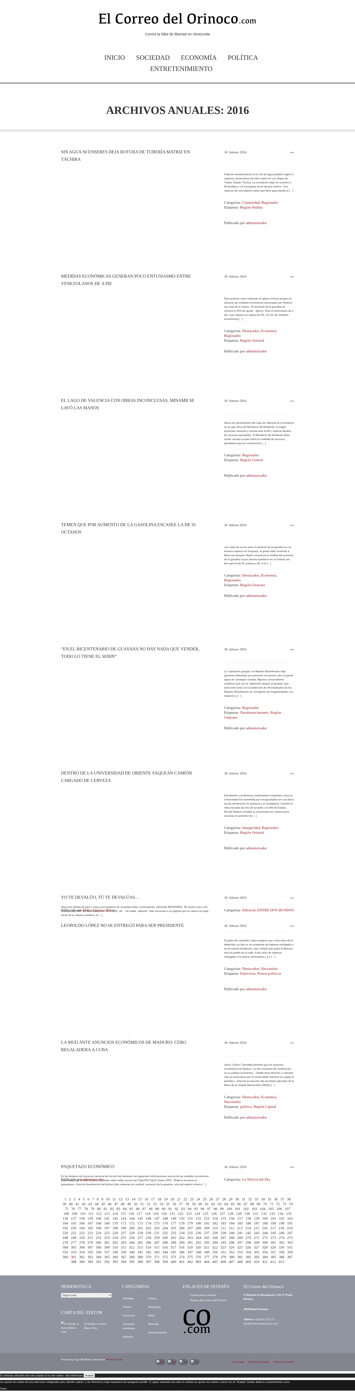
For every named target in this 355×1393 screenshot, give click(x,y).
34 (263, 1199)
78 (86, 1209)
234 (182, 1233)
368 (132, 1257)
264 (198, 1238)
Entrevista (248, 973)
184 (231, 1223)
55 (168, 1204)
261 (173, 1238)
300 (265, 1242)
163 (290, 1218)
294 (215, 1242)
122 (180, 1214)
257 (140, 1238)
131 (255, 1214)
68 (252, 1204)
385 (273, 1257)
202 (148, 1228)
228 (132, 1233)
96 (202, 1209)
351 (223, 1252)
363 (90, 1257)
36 (276, 1199)
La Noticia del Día (256, 1179)
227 (123, 1233)
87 (144, 1209)
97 (209, 1209)
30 (237, 1199)
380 (231, 1257)
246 (281, 1233)
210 (215, 1228)
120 (164, 1214)
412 (273, 1262)
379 (223, 1257)
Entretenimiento (181, 68)
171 (123, 1223)
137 (73, 1218)
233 (173, 1233)
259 (157, 1238)
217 (273, 1228)
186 (248, 1223)
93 (183, 1209)
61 (207, 1204)
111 (90, 1214)
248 (65, 1238)
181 (206, 1223)
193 (73, 1228)
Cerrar (3, 1388)
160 (265, 1218)
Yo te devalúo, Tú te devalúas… (100, 897)
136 (65, 1218)
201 (140, 1228)
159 (256, 1218)
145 (140, 1218)
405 (215, 1262)
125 (205, 1214)
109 (74, 1214)
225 (107, 1233)
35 (269, 1199)
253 (107, 1238)
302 (281, 1242)
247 (290, 1233)
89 (157, 1209)
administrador (256, 223)
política (246, 1106)
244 (265, 1233)
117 (139, 1214)
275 (290, 1238)
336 (98, 1252)
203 (157, 1228)
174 (148, 1223)
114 (115, 1214)
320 (198, 1247)
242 (248, 1233)
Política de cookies (283, 1362)
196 (98, 1228)
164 (65, 1223)
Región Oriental (252, 340)
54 (161, 1204)
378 (215, 1257)
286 (148, 1242)
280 (98, 1242)
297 (240, 1242)
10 (108, 1199)
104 (262, 1209)
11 (114, 1199)
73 (284, 1204)
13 (127, 1199)
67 (245, 1204)
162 (281, 1218)
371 (157, 1257)
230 (148, 1233)
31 (243, 1199)
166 (82, 1223)
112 (99, 1214)
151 (190, 1218)
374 (182, 1257)
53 (155, 1204)
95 (196, 1209)
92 (176, 1209)
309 (107, 1247)
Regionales (269, 202)
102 (246, 1209)
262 (182, 1238)
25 (205, 1199)
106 (279, 1209)
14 (133, 1199)
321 (206, 1247)
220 (65, 1233)
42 (84, 1204)
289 (173, 1242)
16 (146, 1199)
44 (97, 1204)
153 (206, 1218)
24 (198, 1199)
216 (265, 1228)
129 (239, 1214)
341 (140, 1252)
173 (140, 1223)
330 (281, 1247)
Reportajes (154, 1306)
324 (231, 1247)
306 (82, 1247)
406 (223, 1262)
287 (157, 1242)
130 (247, 1214)
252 (98, 1238)
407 (231, 1262)
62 (213, 1204)
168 (98, 1223)
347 (190, 1252)
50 (135, 1204)
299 (256, 1242)
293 (206, 1242)
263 (190, 1238)
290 (182, 1242)
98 (215, 1209)
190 (281, 1223)
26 (211, 1199)
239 (223, 1233)
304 (65, 1247)
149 (173, 1218)
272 (265, 1238)
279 (90, 1242)
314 (148, 1247)
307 (90, 1247)
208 (198, 1228)
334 (82, 1252)
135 (289, 1214)
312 (131, 1247)
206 (182, 1228)
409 (248, 1262)
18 (159, 1199)
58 (187, 1204)
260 (165, 1238)
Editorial (249, 910)
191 (290, 1223)
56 (174, 1204)
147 (157, 1218)
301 (273, 1242)
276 (65, 1242)
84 (125, 1209)
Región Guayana (252, 585)
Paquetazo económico (87, 1166)
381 (240, 1257)
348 (198, 1252)
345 (173, 1252)
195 (90, 1228)
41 (77, 1204)
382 (248, 1257)
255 (123, 1238)
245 (273, 1233)
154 (215, 1218)
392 (107, 1262)
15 (140, 1199)
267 (223, 1238)
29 (230, 1199)
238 (215, 1233)
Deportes (153, 1323)
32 (250, 1199)
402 (190, 1262)
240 (231, 1233)
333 (73, 1252)
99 (222, 1209)
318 (181, 1247)
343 (157, 1252)
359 (290, 1252)
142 (115, 1218)
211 (223, 1228)
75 (66, 1209)
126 (214, 1214)
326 (248, 1247)
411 (265, 1262)
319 (190, 1247)
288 (165, 1242)
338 (115, 1252)
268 (231, 1238)
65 (232, 1204)
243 (256, 1233)
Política (243, 57)
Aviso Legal (237, 1362)
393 (115, 1262)
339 (123, 1252)
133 (272, 1214)
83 (118, 1209)
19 (166, 1199)
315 (156, 1247)
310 (115, 1247)
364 (98, 1257)
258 (148, 1238)
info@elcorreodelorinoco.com (261, 1323)
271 (256, 1238)
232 (165, 1233)
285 (140, 1242)
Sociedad (153, 57)
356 (265, 1252)
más (292, 152)
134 (280, 1214)
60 (200, 1204)
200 (132, 1228)
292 (198, 1242)
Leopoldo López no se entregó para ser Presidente (122, 925)
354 (248, 1252)
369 (140, 1257)
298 (248, 1242)
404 (206, 1262)
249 (73, 1238)
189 (273, 1223)
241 (240, 1233)
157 (240, 1218)
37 (282, 1199)
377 (206, 1257)
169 (107, 1223)
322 (215, 1247)
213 (240, 1228)
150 (182, 1218)
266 (215, 1238)
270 (248, 1238)
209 (206, 1228)
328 (265, 1247)
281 (107, 1242)
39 (64, 1204)
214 (248, 1228)
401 (182, 1262)
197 (107, 1228)
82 (112, 1209)
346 (182, 1252)
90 (163, 1209)
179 (190, 1223)
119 (155, 1214)
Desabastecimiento (254, 712)
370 (148, 1257)
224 (98, 1233)
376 (198, 1257)
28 (224, 1199)
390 (90, 1262)
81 (105, 1209)
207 (190, 1228)
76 (73, 1209)
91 (170, 1209)
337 (107, 1252)
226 (115, 1233)
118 (147, 1214)
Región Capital (264, 1106)
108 (66, 1214)
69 (258, 1204)
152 (198, 1218)
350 (215, 1252)
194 (82, 1228)
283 (123, 1242)
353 (240, 1252)
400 (173, 1262)
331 (290, 1247)
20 (172, 1199)
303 (290, 1242)
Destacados (250, 331)
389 (82, 1262)
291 (190, 1242)
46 (109, 1204)
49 (129, 1204)
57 (181, 1204)
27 (217, 1199)
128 (230, 1214)
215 (256, 1228)
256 (132, 1238)
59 (194, 1204)
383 (256, 1257)
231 (157, 1233)
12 (120, 1199)
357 (273, 1252)
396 (140, 1262)
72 (278, 1204)
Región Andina (251, 207)
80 (99, 1209)
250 (82, 1238)
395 (132, 1262)
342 (148, 1252)
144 (132, 1218)
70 (265, 1204)
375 (190, 1257)
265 (206, 1238)
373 (173, 1257)
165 (73, 1223)
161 (273, 1218)
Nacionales (269, 969)
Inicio (114, 57)
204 (165, 1228)
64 (226, 1204)
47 (116, 1204)
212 (231, 1228)
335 (90, 1252)
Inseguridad (251, 828)
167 (90, 1223)
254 (115, 1238)
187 (256, 1223)
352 (231, 1252)
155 (223, 1218)
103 (254, 1209)
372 (165, 1257)
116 (131, 1214)
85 (131, 1209)
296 (231, 1242)
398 (157, 1262)
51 (142, 1204)
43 (90, 1204)
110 (82, 1214)
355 (256, 1252)
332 (65, 1252)
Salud (151, 1315)
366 (115, 1257)
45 (103, 1204)
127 (222, 1214)
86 (138, 1209)
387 (290, 1257)
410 (256, 1262)
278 (82, 1242)
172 (132, 1223)
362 (82, 1257)
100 (229, 1209)
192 (65, 1228)
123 (189, 1214)
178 (182, 1223)
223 (90, 1233)
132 (264, 1214)
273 (273, 1238)
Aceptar (89, 1375)
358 (281, 1252)
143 (123, 1218)
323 (223, 1247)
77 (79, 1209)
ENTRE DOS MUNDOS (275, 910)
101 (237, 1209)
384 (265, 1257)
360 (65, 1257)
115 (123, 1214)
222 (82, 1233)
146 (148, 1218)
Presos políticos (269, 973)
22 (185, 1199)
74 (291, 1204)
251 (90, 1238)
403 (198, 1262)
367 (123, 1257)
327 (256, 1247)
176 (165, 1223)
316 (165, 1247)
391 (98, 1262)
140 (98, 1218)
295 (223, 1242)
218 (281, 1228)
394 (123, 1262)
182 (215, 1223)
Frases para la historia (203, 1295)
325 (240, 1247)
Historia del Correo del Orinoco (208, 1300)
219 (290, 1228)
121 (172, 1214)
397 (148, 1262)
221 (73, 1233)
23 (192, 1199)
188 (265, 1223)
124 (197, 1214)
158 (248, 1218)
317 (173, 1247)
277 (73, 1242)
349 (206, 1252)
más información (74, 1375)
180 (198, 1223)
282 (115, 1242)
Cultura (152, 1298)
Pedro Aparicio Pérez (99, 910)
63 (220, 1204)
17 (153, 1199)
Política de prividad (258, 1362)
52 (148, 1204)
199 (123, 1228)
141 (107, 1218)
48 (122, 1204)
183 (223, 1223)
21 (179, 1199)
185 (240, 1223)
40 (71, 1204)
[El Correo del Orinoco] (177, 20)
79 (92, 1209)
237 (206, 1233)
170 (115, 1223)
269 (240, 1238)
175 (157, 1223)
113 (107, 1214)
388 (73, 1262)
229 (140, 1233)
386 (281, 1257)
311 (123, 1247)
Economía (199, 57)
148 (165, 1218)
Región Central (251, 460)
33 (256, 1199)
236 (198, 1233)
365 (107, 1257)
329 (273, 1247)
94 (189, 1209)
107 (287, 1209)
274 (281, 1238)
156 (231, 1218)
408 (240, 1262)
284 (132, 1242)
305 (73, 1247)
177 (173, 1223)
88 (151, 1209)
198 (115, 1228)
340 (132, 1252)
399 (165, 1262)
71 (271, 1204)
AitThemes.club (114, 1359)
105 (271, 1209)
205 (173, 1228)
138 (82, 1218)
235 (190, 1233)
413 (281, 1262)
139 (90, 1218)
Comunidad (251, 202)
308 (98, 1247)
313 (140, 1247)
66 (239, 1204)
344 (165, 1252)
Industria (128, 1336)
